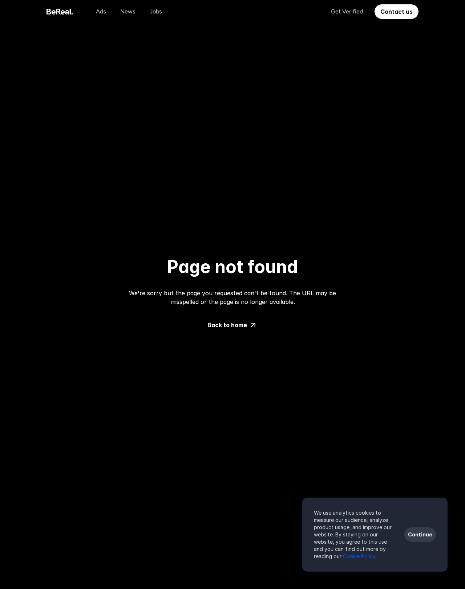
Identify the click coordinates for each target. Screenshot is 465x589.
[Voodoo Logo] (59, 12)
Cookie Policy (359, 556)
